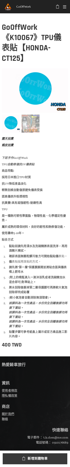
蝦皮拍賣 (7, 145)
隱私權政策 (9, 395)
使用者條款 (9, 390)
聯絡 (5, 419)
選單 (64, 6)
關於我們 (8, 414)
